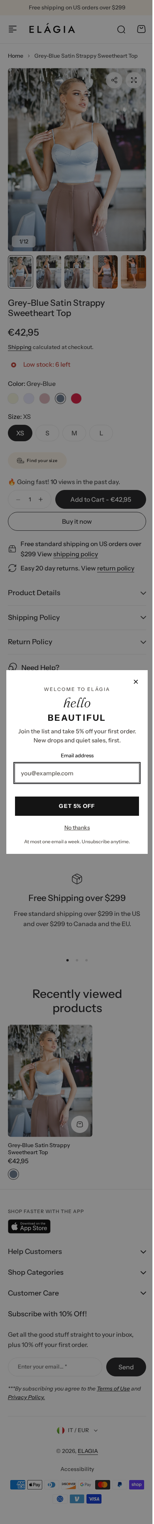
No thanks (74, 827)
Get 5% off (74, 806)
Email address (74, 755)
